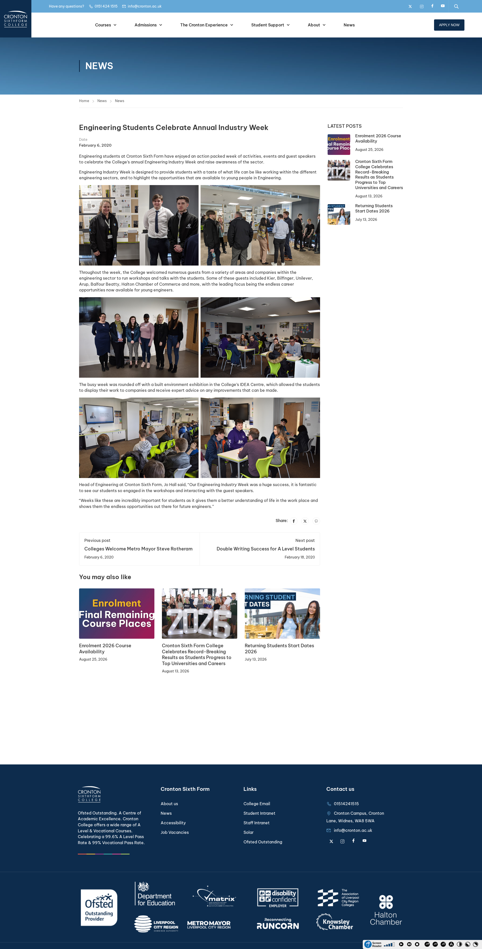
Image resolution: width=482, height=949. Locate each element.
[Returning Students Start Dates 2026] (282, 613)
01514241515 (346, 803)
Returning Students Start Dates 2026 (374, 208)
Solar (249, 832)
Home (84, 101)
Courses (103, 24)
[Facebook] (293, 521)
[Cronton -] (15, 18)
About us (169, 803)
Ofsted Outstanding (263, 841)
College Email (257, 803)
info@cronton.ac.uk (145, 6)
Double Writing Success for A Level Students (266, 549)
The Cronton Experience (204, 24)
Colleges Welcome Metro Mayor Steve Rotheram (138, 549)
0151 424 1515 (106, 6)
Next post (305, 540)
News (349, 24)
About (314, 24)
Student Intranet (259, 813)
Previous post (97, 540)
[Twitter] (305, 521)
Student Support (267, 24)
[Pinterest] (316, 521)
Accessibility (173, 822)
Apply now (449, 25)
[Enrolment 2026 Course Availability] (116, 613)
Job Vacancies (175, 832)
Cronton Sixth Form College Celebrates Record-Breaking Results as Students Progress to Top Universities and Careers (196, 654)
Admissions (146, 24)
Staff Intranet (257, 822)
